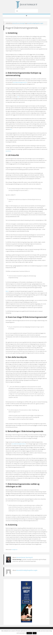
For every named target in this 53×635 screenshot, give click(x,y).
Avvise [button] (34, 633)
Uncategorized (14, 549)
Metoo (7, 291)
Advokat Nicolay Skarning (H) (18, 23)
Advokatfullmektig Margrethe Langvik (35, 23)
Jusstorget (26, 5)
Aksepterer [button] (29, 633)
